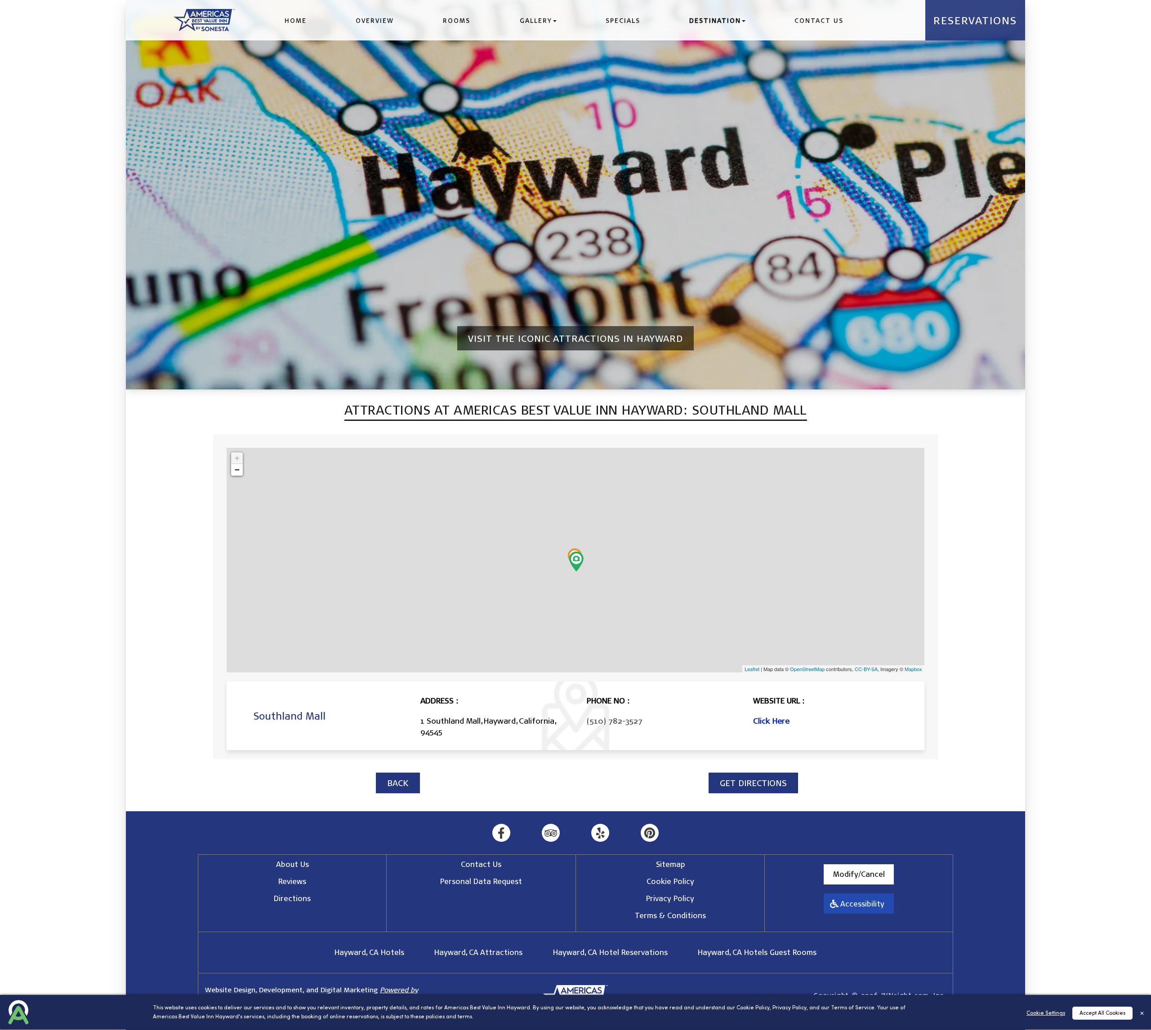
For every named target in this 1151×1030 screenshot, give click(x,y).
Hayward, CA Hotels (369, 952)
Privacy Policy (789, 1008)
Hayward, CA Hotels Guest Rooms (757, 952)
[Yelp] (600, 833)
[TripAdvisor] (551, 833)
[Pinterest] (650, 833)
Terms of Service (852, 1008)
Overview (375, 20)
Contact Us (818, 20)
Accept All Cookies (1102, 1013)
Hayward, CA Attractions (478, 952)
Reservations (975, 20)
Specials (623, 20)
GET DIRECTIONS (753, 783)
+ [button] (237, 458)
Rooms (456, 20)
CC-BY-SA (866, 668)
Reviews (292, 881)
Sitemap (670, 864)
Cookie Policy (753, 1008)
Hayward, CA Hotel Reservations (610, 952)
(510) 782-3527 (614, 720)
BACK (398, 783)
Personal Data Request (481, 881)
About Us (292, 864)
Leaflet (752, 668)
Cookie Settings (1045, 1013)
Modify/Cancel (859, 874)
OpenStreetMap (807, 668)
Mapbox (913, 668)
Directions (292, 898)
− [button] (237, 469)
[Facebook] (501, 833)
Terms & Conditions (670, 915)
